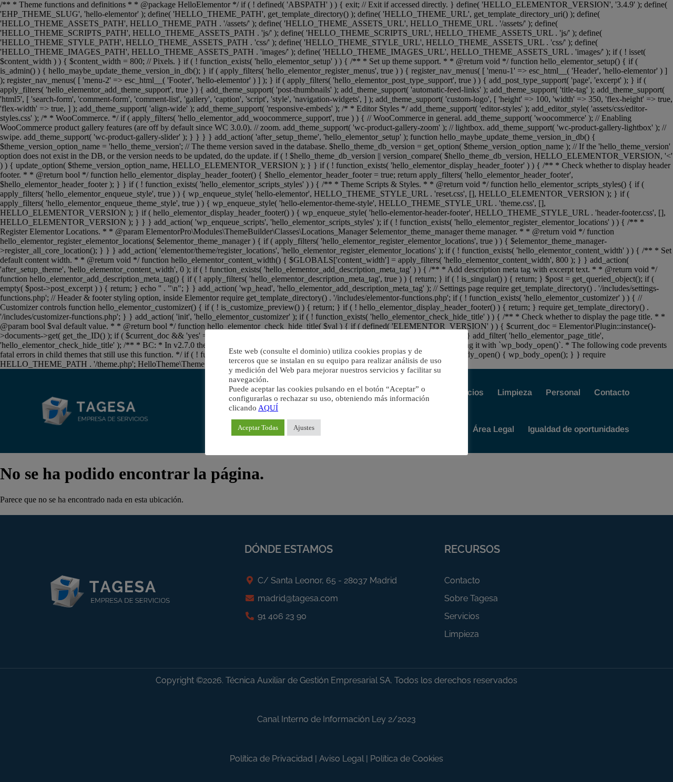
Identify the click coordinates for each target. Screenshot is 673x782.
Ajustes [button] (303, 427)
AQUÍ (268, 408)
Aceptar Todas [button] (258, 427)
